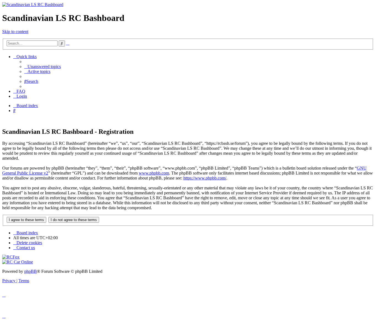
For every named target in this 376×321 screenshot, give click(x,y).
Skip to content (15, 31)
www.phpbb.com (154, 173)
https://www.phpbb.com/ (204, 178)
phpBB (30, 271)
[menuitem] (42, 66)
